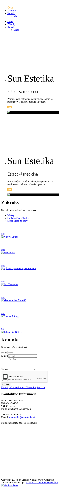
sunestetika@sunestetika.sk (22, 417)
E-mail (4, 356)
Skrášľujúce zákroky (17, 220)
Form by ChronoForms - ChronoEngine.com (23, 387)
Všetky (10, 215)
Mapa (16, 16)
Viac (9, 107)
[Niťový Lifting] (9, 236)
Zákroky (11, 10)
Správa (4, 369)
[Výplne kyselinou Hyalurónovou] (18, 268)
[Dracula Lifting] (10, 316)
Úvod (10, 7)
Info (3, 234)
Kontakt (11, 13)
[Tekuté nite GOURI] (12, 332)
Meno (4, 352)
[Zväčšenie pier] (9, 284)
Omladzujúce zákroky (18, 218)
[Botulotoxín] (8, 252)
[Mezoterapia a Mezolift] (13, 300)
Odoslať (6, 384)
